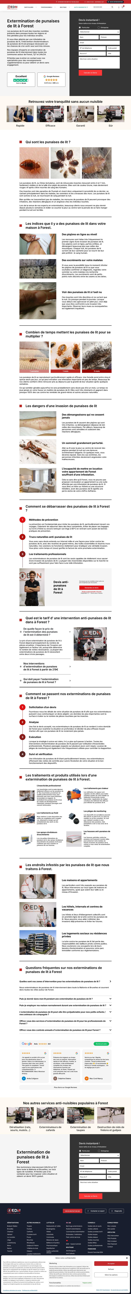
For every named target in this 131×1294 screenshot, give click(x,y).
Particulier (86, 27)
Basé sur (21, 83)
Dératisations (13, 1222)
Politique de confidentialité (29, 1290)
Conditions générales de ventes (12, 1290)
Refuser (111, 1269)
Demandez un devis (91, 588)
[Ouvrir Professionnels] (55, 7)
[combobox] (103, 7)
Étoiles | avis (51, 83)
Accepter (111, 1264)
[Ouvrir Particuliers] (36, 7)
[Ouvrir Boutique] (69, 7)
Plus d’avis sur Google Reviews (65, 1087)
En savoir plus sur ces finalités (119, 1290)
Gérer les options (111, 1275)
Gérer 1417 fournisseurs (103, 1290)
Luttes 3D (50, 1222)
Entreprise (104, 27)
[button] (127, 1258)
